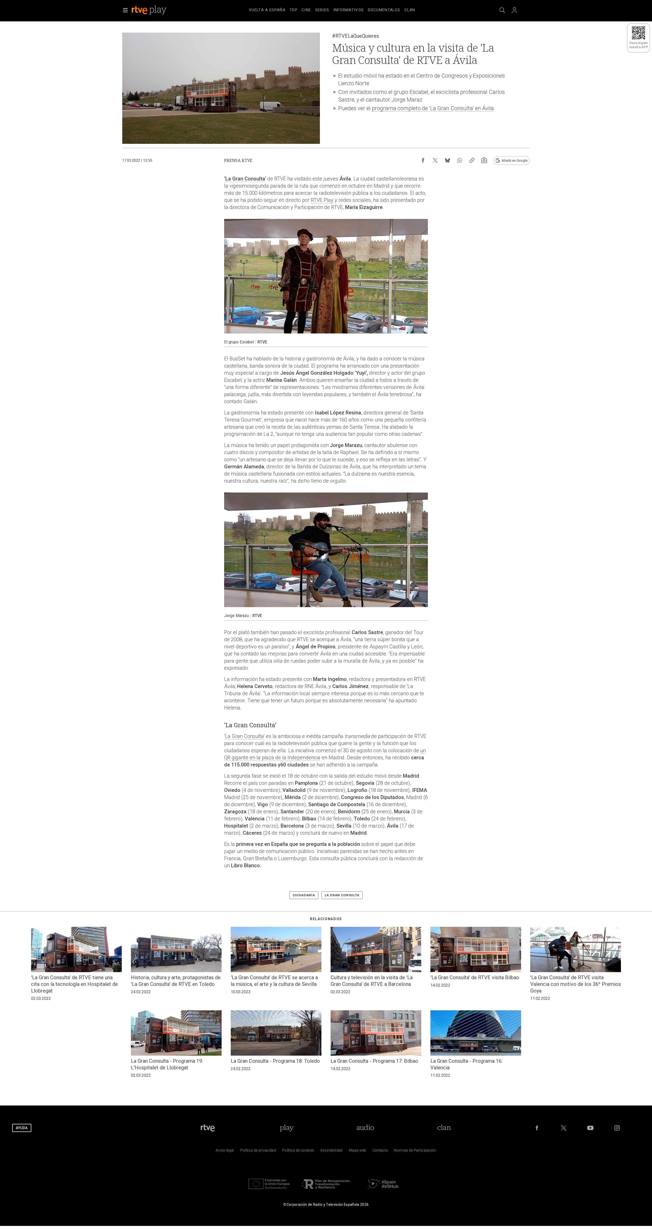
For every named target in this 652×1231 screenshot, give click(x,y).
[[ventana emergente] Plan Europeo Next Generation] (268, 1190)
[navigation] (332, 9)
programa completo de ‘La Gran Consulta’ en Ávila (433, 108)
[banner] (155, 10)
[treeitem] (267, 10)
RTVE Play (322, 200)
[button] (125, 10)
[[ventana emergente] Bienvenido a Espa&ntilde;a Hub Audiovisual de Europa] (383, 1190)
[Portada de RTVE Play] (149, 10)
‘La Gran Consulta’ (245, 179)
